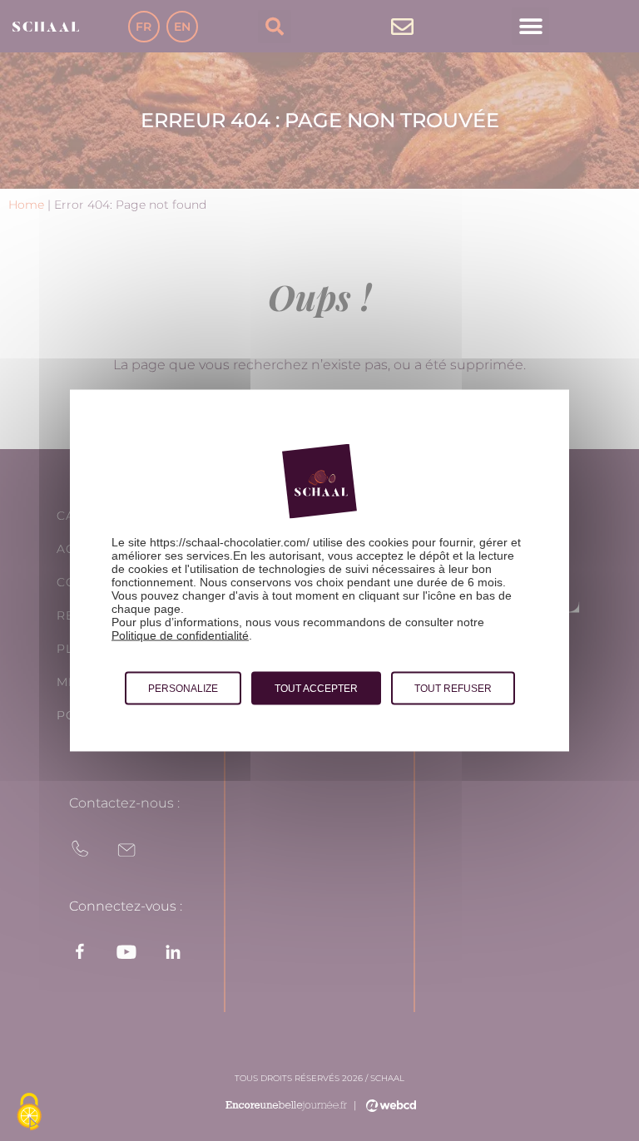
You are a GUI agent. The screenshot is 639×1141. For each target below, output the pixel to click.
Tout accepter (316, 688)
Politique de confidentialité (180, 635)
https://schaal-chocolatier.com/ (230, 542)
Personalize (183, 688)
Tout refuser (453, 688)
